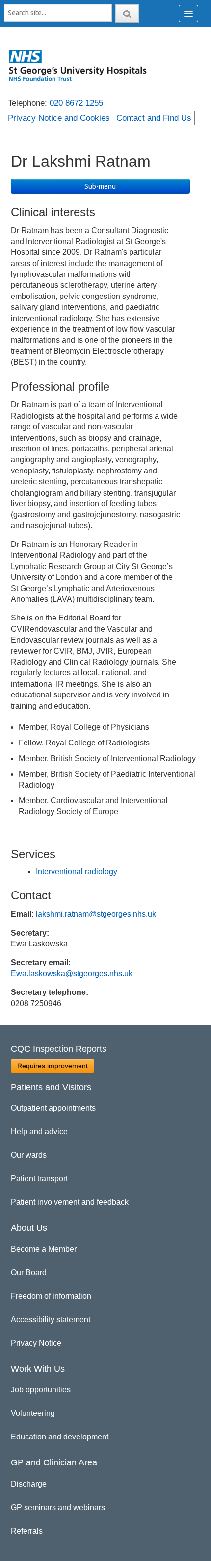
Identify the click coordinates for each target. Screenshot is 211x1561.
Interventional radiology (76, 871)
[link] (83, 65)
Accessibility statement (50, 1319)
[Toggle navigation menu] (188, 13)
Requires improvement (52, 1066)
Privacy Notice (36, 1343)
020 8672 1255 (76, 103)
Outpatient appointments (53, 1108)
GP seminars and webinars (58, 1507)
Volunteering (33, 1413)
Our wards (29, 1155)
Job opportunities (41, 1390)
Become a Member (44, 1249)
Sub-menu (100, 186)
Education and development (59, 1437)
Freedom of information (51, 1296)
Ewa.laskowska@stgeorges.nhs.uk (71, 973)
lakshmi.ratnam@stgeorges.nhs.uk (96, 914)
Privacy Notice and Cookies (59, 118)
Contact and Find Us (153, 118)
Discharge (29, 1484)
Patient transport (39, 1178)
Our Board (29, 1272)
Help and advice (39, 1131)
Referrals (27, 1531)
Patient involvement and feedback (70, 1202)
